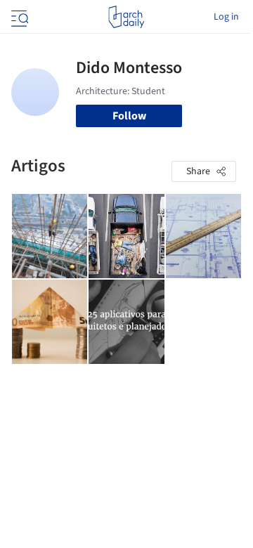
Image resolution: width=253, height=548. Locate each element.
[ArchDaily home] (126, 17)
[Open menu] (18, 17)
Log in (226, 17)
